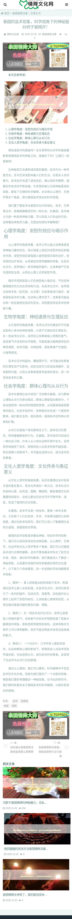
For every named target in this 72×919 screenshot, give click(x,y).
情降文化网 (13, 34)
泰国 (14, 706)
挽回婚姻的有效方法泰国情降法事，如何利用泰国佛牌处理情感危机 (27, 848)
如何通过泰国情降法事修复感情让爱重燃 (21, 747)
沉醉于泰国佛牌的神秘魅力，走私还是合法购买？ (26, 802)
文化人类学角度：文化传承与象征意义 (31, 142)
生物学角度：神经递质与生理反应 (29, 133)
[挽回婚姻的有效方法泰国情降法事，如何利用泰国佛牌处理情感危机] (37, 828)
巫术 (15, 701)
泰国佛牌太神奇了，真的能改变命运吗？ (26, 894)
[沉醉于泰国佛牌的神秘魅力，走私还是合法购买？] (36, 782)
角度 (6, 706)
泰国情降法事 (20, 13)
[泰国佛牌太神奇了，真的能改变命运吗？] (36, 874)
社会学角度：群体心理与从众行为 (29, 138)
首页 (6, 13)
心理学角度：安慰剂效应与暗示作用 (30, 129)
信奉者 (24, 701)
